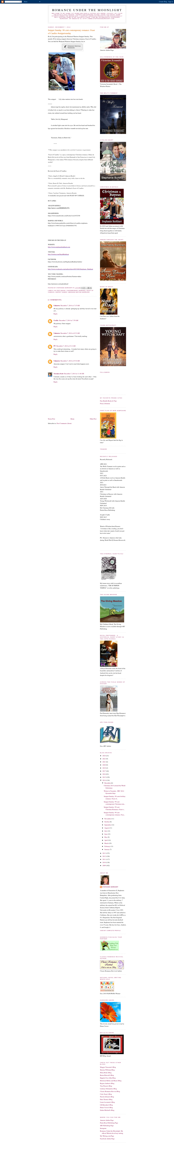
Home (72, 419)
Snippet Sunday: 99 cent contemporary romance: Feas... (114, 813)
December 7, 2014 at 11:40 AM (74, 373)
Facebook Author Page (107, 1139)
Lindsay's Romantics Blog (108, 1089)
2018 (104, 768)
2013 (104, 853)
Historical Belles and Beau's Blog (110, 1081)
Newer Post (51, 419)
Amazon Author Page (107, 1120)
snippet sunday (61, 292)
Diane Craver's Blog (106, 1107)
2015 (104, 777)
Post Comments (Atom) (64, 423)
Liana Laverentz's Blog (107, 1102)
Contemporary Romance (76, 290)
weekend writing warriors (78, 292)
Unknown (57, 305)
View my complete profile (110, 930)
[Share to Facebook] (88, 288)
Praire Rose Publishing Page (109, 1123)
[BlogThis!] (84, 288)
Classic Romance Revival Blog (110, 1091)
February (107, 846)
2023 (104, 759)
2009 (104, 865)
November (107, 819)
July (105, 831)
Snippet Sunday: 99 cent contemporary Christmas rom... (114, 803)
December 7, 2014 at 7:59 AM (68, 320)
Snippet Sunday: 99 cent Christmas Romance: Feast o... (114, 808)
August (106, 828)
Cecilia (56, 320)
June (106, 834)
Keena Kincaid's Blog (107, 1075)
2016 (104, 774)
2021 (104, 762)
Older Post (93, 419)
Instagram (103, 1128)
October (107, 822)
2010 (104, 862)
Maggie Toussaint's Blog (108, 1067)
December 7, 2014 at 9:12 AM (66, 346)
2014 (104, 780)
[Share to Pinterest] (91, 288)
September (108, 825)
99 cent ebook (60, 290)
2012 (104, 856)
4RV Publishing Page (107, 1125)
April (106, 840)
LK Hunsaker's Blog (106, 1105)
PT (55, 346)
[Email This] (82, 288)
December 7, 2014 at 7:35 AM (70, 305)
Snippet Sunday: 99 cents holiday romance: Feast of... (114, 797)
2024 (104, 756)
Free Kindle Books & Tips (108, 401)
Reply (56, 314)
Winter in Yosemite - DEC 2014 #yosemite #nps (114, 792)
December (107, 783)
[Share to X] (86, 288)
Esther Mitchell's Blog (107, 1110)
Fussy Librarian (105, 403)
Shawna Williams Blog (107, 1070)
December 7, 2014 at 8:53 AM (70, 333)
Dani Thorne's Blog (106, 1099)
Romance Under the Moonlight (87, 10)
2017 (104, 771)
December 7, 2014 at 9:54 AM (70, 361)
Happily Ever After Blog (108, 1078)
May (106, 837)
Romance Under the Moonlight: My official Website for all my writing (111, 1132)
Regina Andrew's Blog (107, 1083)
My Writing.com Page (107, 1136)
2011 (104, 859)
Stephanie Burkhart (110, 887)
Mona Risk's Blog (106, 1073)
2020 (104, 765)
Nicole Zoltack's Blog (107, 1097)
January (107, 849)
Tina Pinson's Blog (106, 1086)
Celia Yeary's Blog (106, 1094)
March (106, 843)
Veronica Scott (58, 373)
